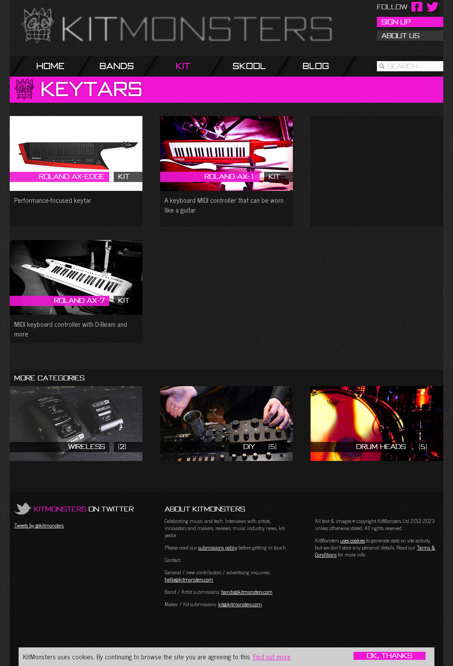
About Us (400, 35)
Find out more (272, 656)
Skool (249, 65)
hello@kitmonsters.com (189, 579)
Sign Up (396, 21)
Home (50, 65)
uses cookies (352, 540)
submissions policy (217, 547)
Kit (183, 65)
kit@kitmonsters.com (240, 604)
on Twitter (84, 508)
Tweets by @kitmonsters (39, 525)
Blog (316, 65)
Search (402, 66)
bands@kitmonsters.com (247, 591)
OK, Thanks (389, 656)
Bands (117, 65)
